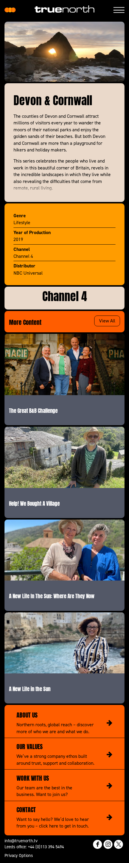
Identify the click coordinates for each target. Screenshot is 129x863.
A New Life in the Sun (29, 688)
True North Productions (10, 10)
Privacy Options (18, 855)
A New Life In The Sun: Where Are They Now (51, 595)
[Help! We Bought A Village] (64, 457)
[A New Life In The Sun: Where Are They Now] (64, 550)
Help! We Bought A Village (34, 503)
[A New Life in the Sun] (64, 643)
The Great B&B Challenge (33, 410)
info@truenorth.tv (21, 840)
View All (107, 321)
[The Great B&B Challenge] (64, 364)
